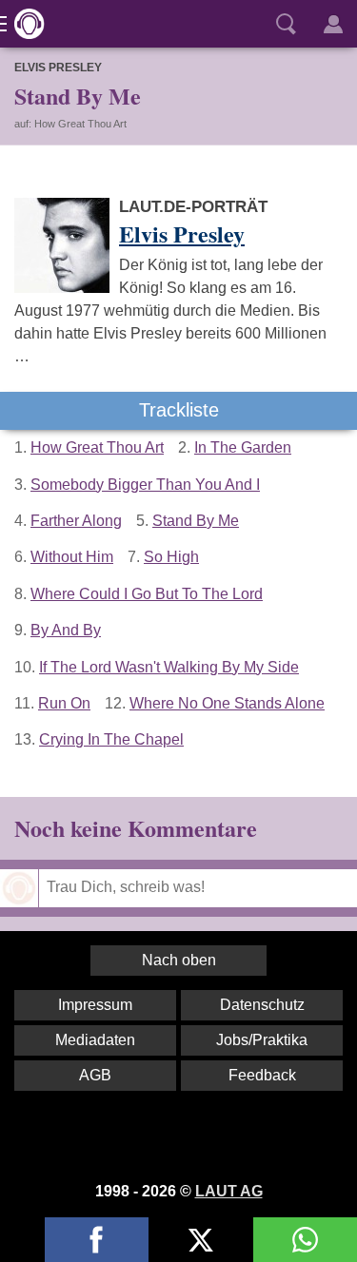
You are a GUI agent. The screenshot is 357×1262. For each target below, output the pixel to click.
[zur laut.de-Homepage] (24, 24)
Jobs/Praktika (261, 1040)
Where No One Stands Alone (227, 703)
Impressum (95, 1005)
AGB (95, 1075)
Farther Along (76, 521)
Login (333, 24)
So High (171, 557)
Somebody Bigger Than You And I (145, 484)
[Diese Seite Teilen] (97, 1239)
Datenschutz (262, 1005)
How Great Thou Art (97, 447)
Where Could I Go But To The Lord (146, 594)
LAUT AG (229, 1191)
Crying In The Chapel (111, 739)
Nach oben (179, 960)
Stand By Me (195, 521)
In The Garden (242, 447)
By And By (65, 630)
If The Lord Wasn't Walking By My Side (169, 667)
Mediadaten (95, 1040)
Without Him (71, 557)
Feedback (262, 1075)
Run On (64, 703)
